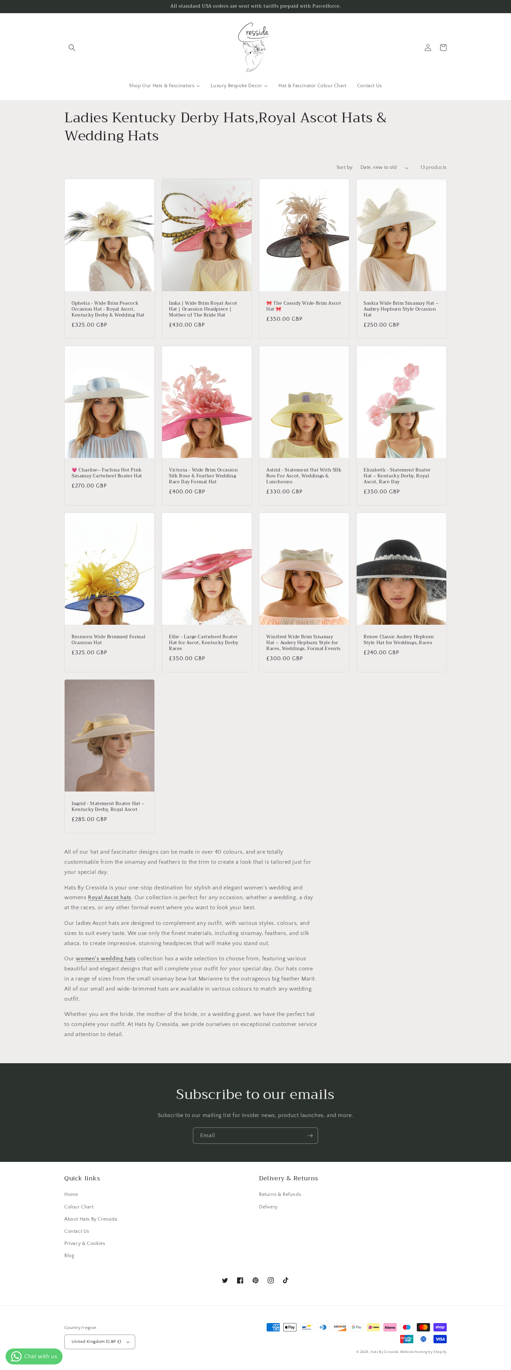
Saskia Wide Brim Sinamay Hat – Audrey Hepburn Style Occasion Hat (401, 309)
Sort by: (345, 167)
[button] (72, 47)
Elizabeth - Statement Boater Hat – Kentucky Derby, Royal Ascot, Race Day (397, 476)
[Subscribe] (310, 1135)
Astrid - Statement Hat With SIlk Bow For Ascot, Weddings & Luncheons (303, 476)
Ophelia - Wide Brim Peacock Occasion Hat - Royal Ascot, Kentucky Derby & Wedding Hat (108, 309)
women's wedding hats (106, 958)
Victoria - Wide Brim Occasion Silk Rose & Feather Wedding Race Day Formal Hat (203, 476)
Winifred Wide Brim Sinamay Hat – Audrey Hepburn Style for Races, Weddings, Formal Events (303, 643)
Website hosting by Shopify (423, 1352)
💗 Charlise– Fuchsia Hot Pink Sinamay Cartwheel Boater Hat (107, 473)
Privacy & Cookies (84, 1243)
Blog (69, 1255)
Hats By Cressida (385, 1352)
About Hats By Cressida (90, 1219)
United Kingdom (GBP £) (96, 1341)
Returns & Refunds (280, 1194)
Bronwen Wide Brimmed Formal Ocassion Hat (108, 640)
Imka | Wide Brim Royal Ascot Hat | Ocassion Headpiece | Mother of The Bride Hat (203, 309)
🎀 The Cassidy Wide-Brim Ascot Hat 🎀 (303, 306)
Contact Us (76, 1231)
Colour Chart (79, 1207)
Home (71, 1194)
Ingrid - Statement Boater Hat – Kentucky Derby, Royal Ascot (108, 807)
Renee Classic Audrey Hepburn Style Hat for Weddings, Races (399, 640)
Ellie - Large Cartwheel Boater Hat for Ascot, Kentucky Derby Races (203, 643)
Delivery (268, 1207)
